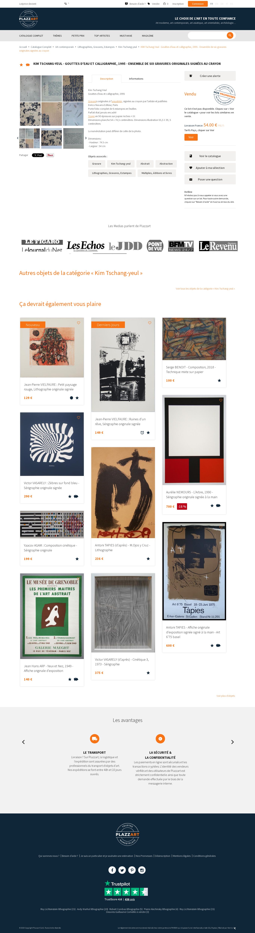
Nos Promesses (144, 856)
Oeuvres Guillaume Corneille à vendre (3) (127, 912)
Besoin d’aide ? (70, 856)
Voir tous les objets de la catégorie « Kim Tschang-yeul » (205, 288)
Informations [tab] (136, 78)
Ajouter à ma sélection (210, 168)
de (222, 3)
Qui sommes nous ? (48, 856)
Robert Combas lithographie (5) (126, 909)
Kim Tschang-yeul (127, 47)
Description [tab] (106, 78)
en (216, 3)
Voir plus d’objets (226, 695)
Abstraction (166, 163)
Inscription (178, 3)
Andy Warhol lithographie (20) (92, 909)
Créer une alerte (210, 76)
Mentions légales (182, 856)
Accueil (23, 47)
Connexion (198, 3)
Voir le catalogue (210, 156)
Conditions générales (204, 856)
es (231, 3)
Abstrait (145, 163)
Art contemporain (64, 47)
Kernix (230, 928)
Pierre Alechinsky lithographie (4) (161, 909)
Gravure (96, 163)
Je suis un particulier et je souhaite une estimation (107, 856)
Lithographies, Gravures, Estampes (96, 47)
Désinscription (162, 856)
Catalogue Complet (41, 47)
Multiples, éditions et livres (157, 173)
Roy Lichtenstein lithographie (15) (58, 909)
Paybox (214, 928)
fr (211, 3)
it (227, 3)
